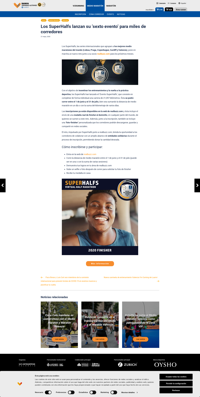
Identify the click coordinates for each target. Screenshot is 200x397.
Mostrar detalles (128, 392)
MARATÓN (111, 6)
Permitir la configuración (176, 383)
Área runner (180, 10)
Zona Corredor (96, 14)
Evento (110, 14)
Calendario (162, 3)
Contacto (173, 3)
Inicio (43, 20)
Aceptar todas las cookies (176, 377)
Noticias (121, 14)
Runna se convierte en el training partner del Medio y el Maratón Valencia (100, 320)
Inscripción (80, 14)
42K (170, 10)
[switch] (71, 392)
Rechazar (176, 390)
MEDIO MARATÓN (95, 6)
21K (160, 10)
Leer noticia (59, 339)
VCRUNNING (78, 6)
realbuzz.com (90, 154)
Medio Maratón (54, 20)
